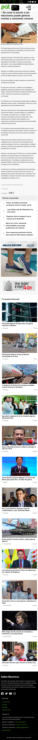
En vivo (14, 7)
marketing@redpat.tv (22, 727)
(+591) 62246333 (20, 722)
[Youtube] (33, 2)
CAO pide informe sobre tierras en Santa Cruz (19, 663)
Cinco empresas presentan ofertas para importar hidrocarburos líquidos (19, 234)
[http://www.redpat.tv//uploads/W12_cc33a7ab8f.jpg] (19, 528)
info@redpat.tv (6, 730)
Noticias (5, 189)
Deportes (5, 707)
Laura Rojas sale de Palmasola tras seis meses (20, 211)
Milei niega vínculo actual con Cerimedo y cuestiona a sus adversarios (17, 633)
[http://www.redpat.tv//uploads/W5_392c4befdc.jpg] (19, 497)
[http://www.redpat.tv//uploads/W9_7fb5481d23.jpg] (19, 374)
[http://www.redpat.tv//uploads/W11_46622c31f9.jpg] (19, 312)
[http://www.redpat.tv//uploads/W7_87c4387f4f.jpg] (19, 404)
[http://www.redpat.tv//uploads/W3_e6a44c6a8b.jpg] (19, 651)
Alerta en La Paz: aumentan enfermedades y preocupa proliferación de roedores (16, 225)
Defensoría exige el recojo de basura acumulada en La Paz (15, 355)
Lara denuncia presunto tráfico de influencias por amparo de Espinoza (19, 571)
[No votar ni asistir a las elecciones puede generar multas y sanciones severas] (19, 33)
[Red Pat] (5, 7)
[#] (19, 286)
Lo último (3, 1)
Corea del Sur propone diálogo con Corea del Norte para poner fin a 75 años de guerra (18, 479)
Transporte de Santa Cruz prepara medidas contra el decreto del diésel (18, 386)
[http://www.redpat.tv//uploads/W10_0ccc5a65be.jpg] (19, 343)
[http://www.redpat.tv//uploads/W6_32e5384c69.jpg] (19, 435)
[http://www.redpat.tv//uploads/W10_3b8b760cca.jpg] (19, 620)
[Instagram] (28, 2)
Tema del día (6, 702)
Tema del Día (7, 544)
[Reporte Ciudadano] (29, 7)
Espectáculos (6, 710)
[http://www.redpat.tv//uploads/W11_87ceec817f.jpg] (19, 589)
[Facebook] (30, 2)
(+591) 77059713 (21, 724)
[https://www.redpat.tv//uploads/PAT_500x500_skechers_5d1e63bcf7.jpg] (19, 259)
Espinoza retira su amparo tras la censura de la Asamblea (18, 218)
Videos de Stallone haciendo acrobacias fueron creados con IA (18, 204)
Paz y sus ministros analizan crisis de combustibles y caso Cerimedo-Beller (16, 509)
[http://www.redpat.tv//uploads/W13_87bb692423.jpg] (19, 466)
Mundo (5, 482)
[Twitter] (35, 2)
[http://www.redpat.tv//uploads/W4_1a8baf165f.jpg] (19, 559)
